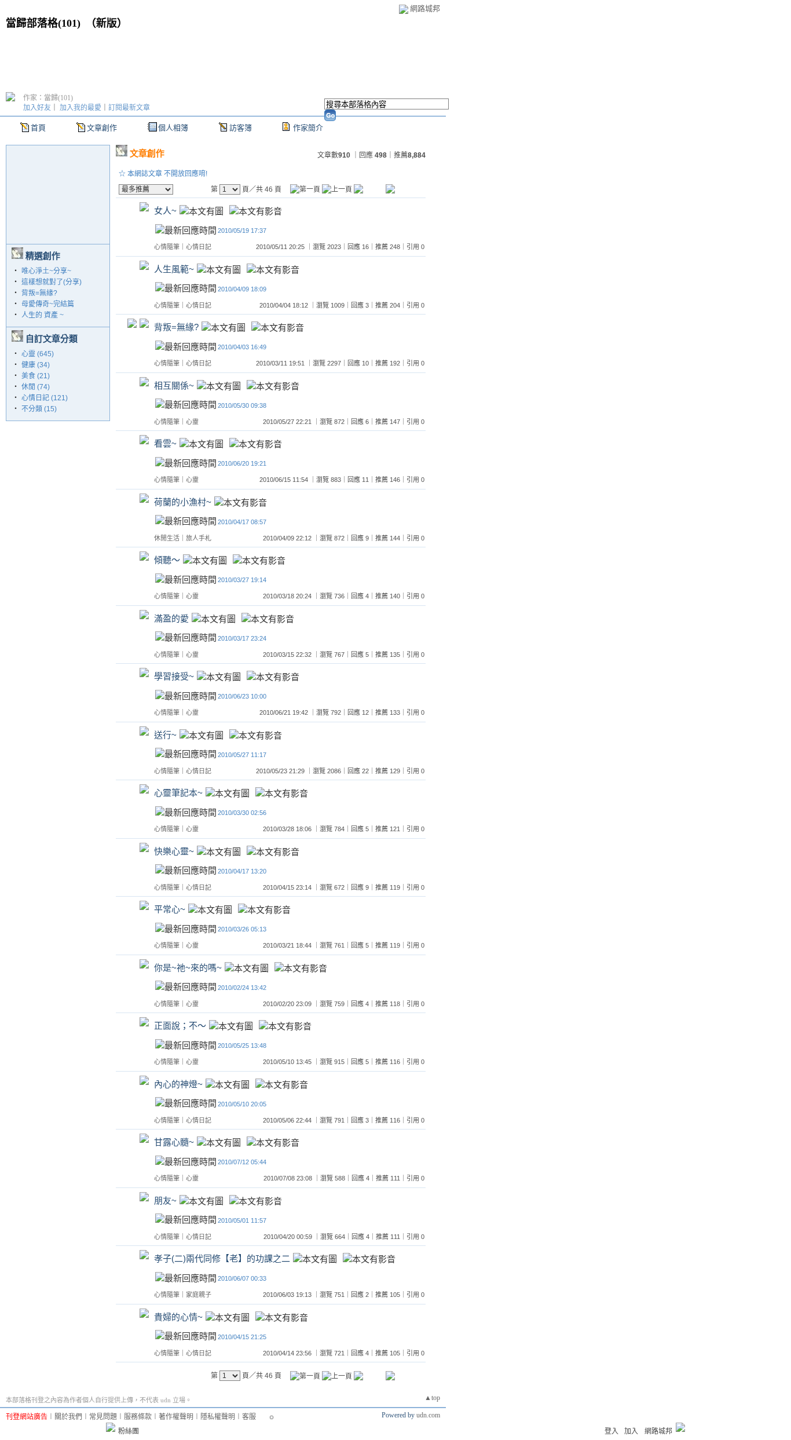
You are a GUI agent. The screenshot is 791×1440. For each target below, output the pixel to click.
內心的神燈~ (178, 1084)
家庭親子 (198, 1294)
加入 (631, 1431)
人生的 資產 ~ (42, 315)
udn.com (428, 1415)
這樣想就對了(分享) (51, 282)
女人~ (165, 211)
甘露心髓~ (174, 1142)
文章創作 (102, 127)
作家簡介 (308, 127)
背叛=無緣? (39, 293)
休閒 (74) (35, 387)
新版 (106, 23)
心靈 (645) (37, 354)
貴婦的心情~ (178, 1317)
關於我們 (68, 1417)
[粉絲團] (110, 1427)
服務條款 (138, 1417)
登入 (611, 1431)
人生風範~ (174, 269)
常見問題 (103, 1417)
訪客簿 (240, 127)
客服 (249, 1417)
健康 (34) (35, 365)
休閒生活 (167, 538)
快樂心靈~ (174, 851)
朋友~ (165, 1200)
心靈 (192, 421)
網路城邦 (425, 8)
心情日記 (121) (44, 398)
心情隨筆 (167, 246)
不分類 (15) (39, 409)
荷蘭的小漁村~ (182, 502)
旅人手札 (198, 538)
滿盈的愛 (171, 618)
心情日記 (198, 246)
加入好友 (37, 108)
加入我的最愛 (80, 108)
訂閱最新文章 (129, 108)
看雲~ (165, 444)
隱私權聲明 (217, 1417)
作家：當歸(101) (48, 98)
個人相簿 (173, 127)
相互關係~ (174, 385)
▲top (432, 1398)
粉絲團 (128, 1431)
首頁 (38, 127)
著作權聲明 (176, 1417)
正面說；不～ (180, 1026)
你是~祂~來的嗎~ (188, 968)
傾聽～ (167, 560)
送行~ (165, 735)
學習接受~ (174, 677)
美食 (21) (35, 376)
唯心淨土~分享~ (46, 271)
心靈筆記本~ (178, 793)
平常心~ (169, 910)
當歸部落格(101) (43, 23)
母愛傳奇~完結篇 (47, 304)
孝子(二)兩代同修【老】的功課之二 (222, 1259)
